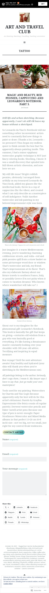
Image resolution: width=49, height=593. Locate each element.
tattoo (43, 562)
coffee (34, 552)
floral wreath (32, 554)
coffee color (41, 552)
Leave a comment (28, 568)
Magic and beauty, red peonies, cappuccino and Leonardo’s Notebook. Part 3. (24, 99)
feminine (18, 554)
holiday (12, 556)
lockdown (33, 558)
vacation (17, 566)
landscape (41, 556)
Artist (39, 550)
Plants (40, 560)
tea (4, 564)
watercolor (30, 566)
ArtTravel (24, 108)
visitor (23, 566)
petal (28, 560)
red (44, 560)
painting (18, 560)
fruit (44, 554)
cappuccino (27, 552)
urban (22, 564)
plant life (34, 560)
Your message (14, 468)
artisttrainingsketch (11, 552)
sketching (16, 562)
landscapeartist (10, 558)
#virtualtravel (37, 548)
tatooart (37, 562)
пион (13, 554)
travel (8, 564)
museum (41, 558)
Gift (42, 4)
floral (24, 554)
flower (39, 554)
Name (10, 439)
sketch (9, 562)
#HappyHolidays (21, 548)
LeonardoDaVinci (23, 558)
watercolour (39, 566)
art (35, 550)
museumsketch (8, 560)
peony (23, 560)
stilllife (30, 562)
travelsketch (15, 564)
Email (10, 454)
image (23, 556)
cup (4, 554)
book (20, 552)
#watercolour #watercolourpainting (20, 550)
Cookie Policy (8, 584)
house (18, 556)
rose (5, 562)
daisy (8, 554)
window (17, 568)
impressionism (31, 556)
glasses (6, 556)
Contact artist (13, 432)
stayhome (23, 562)
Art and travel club (24, 29)
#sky (29, 548)
